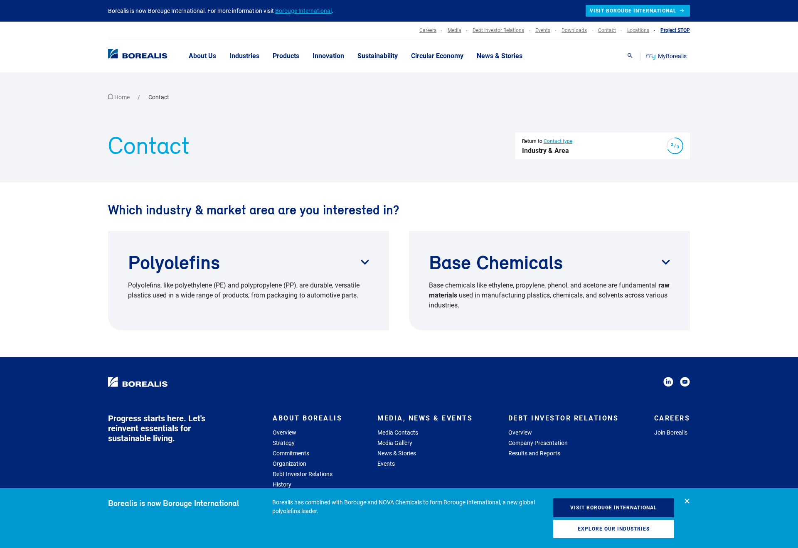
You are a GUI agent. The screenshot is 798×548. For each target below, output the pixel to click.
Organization (289, 463)
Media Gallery (394, 443)
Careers (672, 418)
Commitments (291, 453)
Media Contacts (397, 432)
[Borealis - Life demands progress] (127, 55)
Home (122, 97)
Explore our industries (614, 529)
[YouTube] (685, 383)
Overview (284, 432)
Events (386, 463)
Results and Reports (534, 453)
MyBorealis (672, 56)
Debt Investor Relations (302, 474)
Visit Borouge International (613, 508)
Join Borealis (670, 432)
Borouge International (303, 10)
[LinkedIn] (668, 383)
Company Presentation (538, 443)
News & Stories (396, 453)
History (282, 484)
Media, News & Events (425, 418)
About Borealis (307, 418)
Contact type (558, 141)
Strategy (284, 443)
